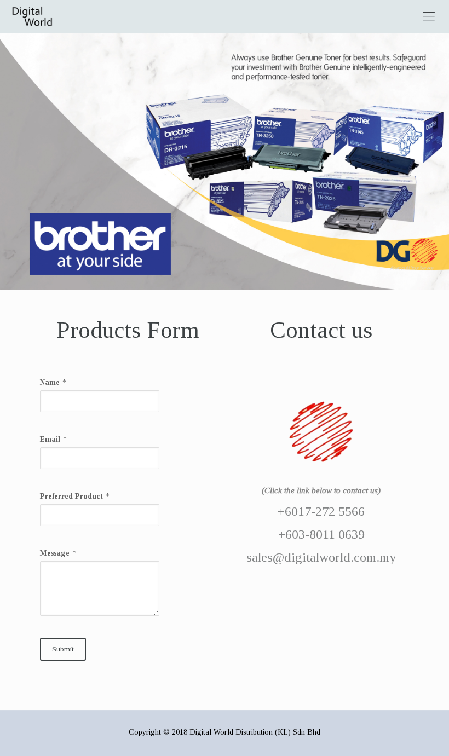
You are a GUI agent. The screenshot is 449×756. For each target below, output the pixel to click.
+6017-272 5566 (321, 511)
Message (55, 553)
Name (50, 382)
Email (50, 439)
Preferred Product (71, 496)
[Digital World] (32, 16)
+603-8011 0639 (321, 534)
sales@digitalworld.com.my (321, 557)
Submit (63, 649)
